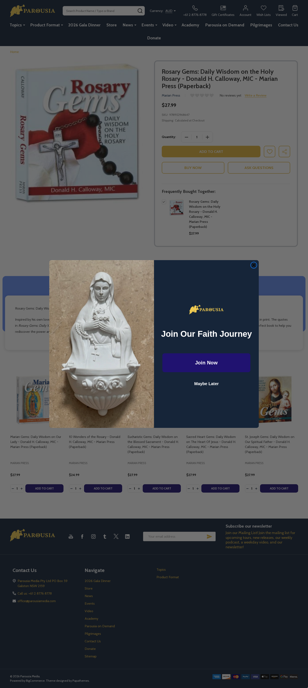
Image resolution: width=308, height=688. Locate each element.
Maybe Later (206, 383)
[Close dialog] (253, 265)
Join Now (206, 362)
